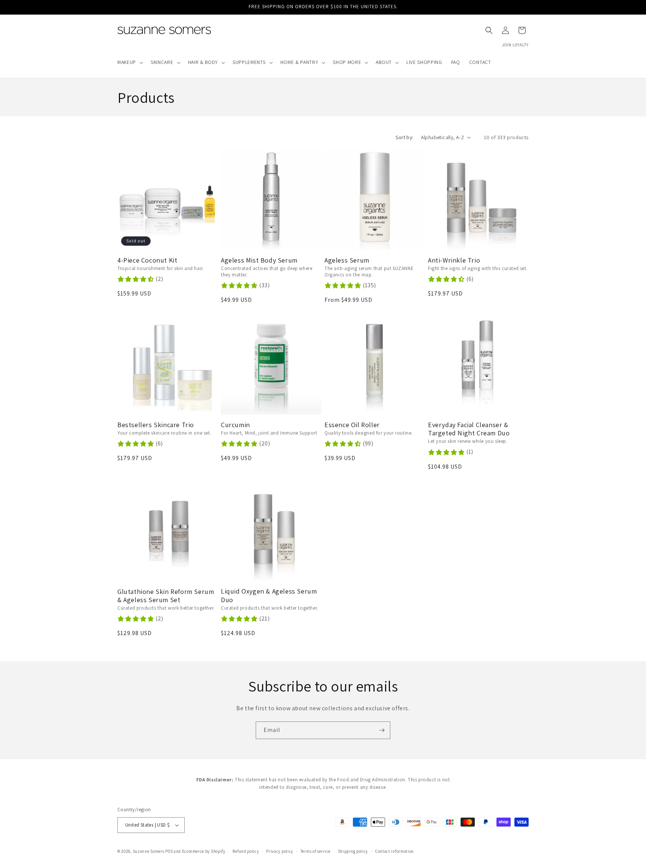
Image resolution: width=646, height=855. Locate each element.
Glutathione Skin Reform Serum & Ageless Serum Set (165, 596)
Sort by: (404, 137)
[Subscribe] (381, 730)
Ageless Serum (346, 260)
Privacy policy (279, 851)
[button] (129, 62)
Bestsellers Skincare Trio (155, 425)
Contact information (394, 851)
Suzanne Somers (148, 851)
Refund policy (246, 851)
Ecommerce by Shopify (203, 851)
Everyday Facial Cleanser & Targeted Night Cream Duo (469, 429)
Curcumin (235, 425)
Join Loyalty (515, 45)
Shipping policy (353, 851)
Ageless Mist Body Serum (259, 260)
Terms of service (315, 851)
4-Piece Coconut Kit (147, 260)
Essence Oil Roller (352, 425)
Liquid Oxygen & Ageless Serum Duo (269, 595)
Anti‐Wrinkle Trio (454, 260)
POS (169, 851)
